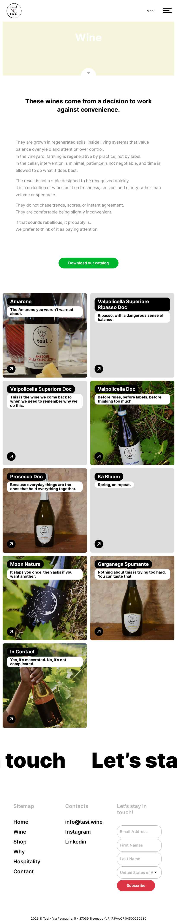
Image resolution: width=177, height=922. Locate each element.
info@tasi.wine (84, 822)
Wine (19, 832)
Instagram (78, 832)
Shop (20, 842)
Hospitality (26, 861)
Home (20, 822)
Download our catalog (88, 263)
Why (19, 851)
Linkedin (75, 842)
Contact (23, 871)
